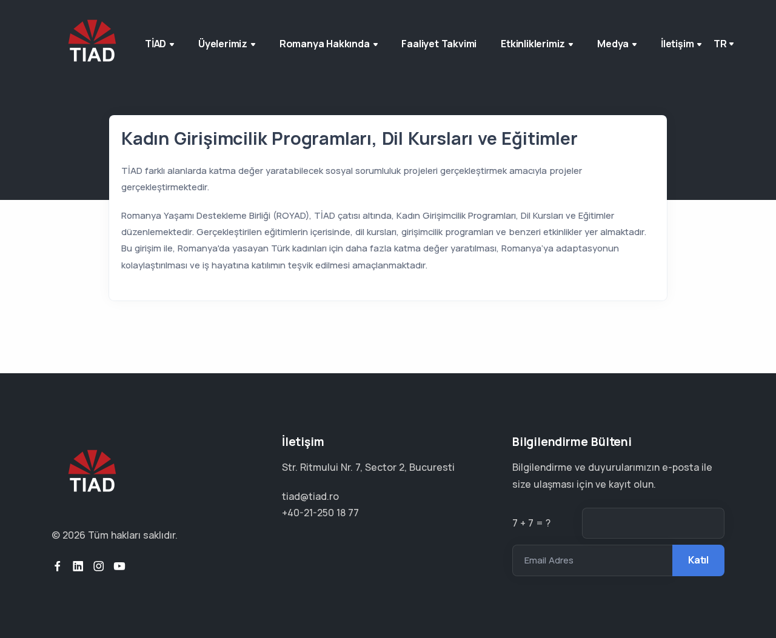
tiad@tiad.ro (310, 496)
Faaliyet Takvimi (439, 43)
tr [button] (720, 43)
